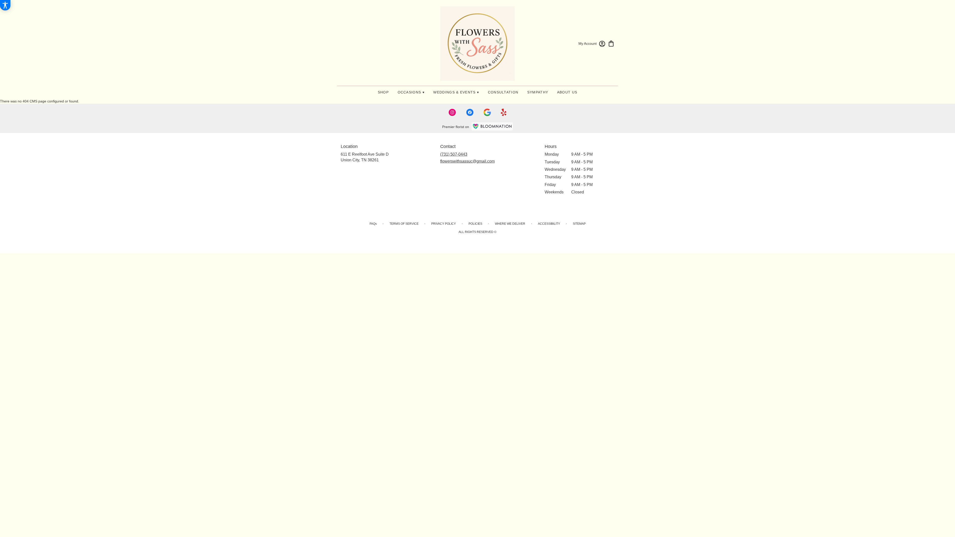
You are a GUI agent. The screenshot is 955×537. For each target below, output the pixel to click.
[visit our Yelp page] (504, 112)
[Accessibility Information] (5, 5)
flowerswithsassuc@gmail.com (467, 161)
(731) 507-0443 (453, 154)
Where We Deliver (510, 223)
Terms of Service (404, 223)
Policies (475, 223)
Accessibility (549, 223)
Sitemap (579, 223)
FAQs (373, 223)
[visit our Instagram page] (452, 112)
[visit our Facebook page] (469, 112)
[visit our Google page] (487, 112)
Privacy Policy (443, 223)
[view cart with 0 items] (611, 43)
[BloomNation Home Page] (492, 126)
